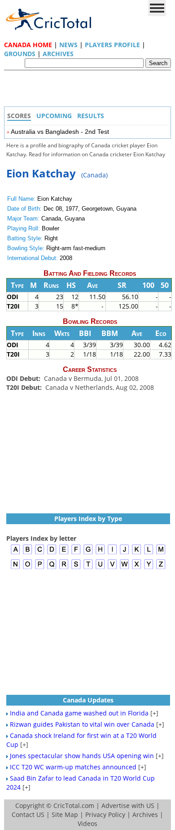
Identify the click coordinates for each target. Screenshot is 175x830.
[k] (137, 553)
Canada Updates (88, 700)
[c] (40, 553)
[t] (88, 568)
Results (90, 115)
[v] (112, 568)
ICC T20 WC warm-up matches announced (73, 767)
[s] (76, 568)
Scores (19, 115)
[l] (149, 553)
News (68, 44)
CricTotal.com (73, 805)
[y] (149, 568)
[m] (161, 553)
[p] (40, 568)
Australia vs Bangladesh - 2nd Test (60, 131)
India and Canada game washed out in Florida (79, 713)
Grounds (19, 53)
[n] (15, 568)
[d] (52, 553)
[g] (88, 553)
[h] (100, 553)
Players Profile (112, 44)
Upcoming (54, 115)
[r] (64, 568)
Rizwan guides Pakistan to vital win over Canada (82, 724)
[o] (28, 568)
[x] (137, 568)
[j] (124, 553)
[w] (124, 568)
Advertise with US (127, 805)
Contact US (28, 814)
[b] (28, 553)
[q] (52, 568)
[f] (76, 553)
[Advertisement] (89, 90)
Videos (87, 823)
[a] (15, 553)
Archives (58, 53)
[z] (161, 568)
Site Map (65, 814)
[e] (64, 553)
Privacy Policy (105, 814)
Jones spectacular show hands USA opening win (82, 755)
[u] (100, 568)
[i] (112, 553)
